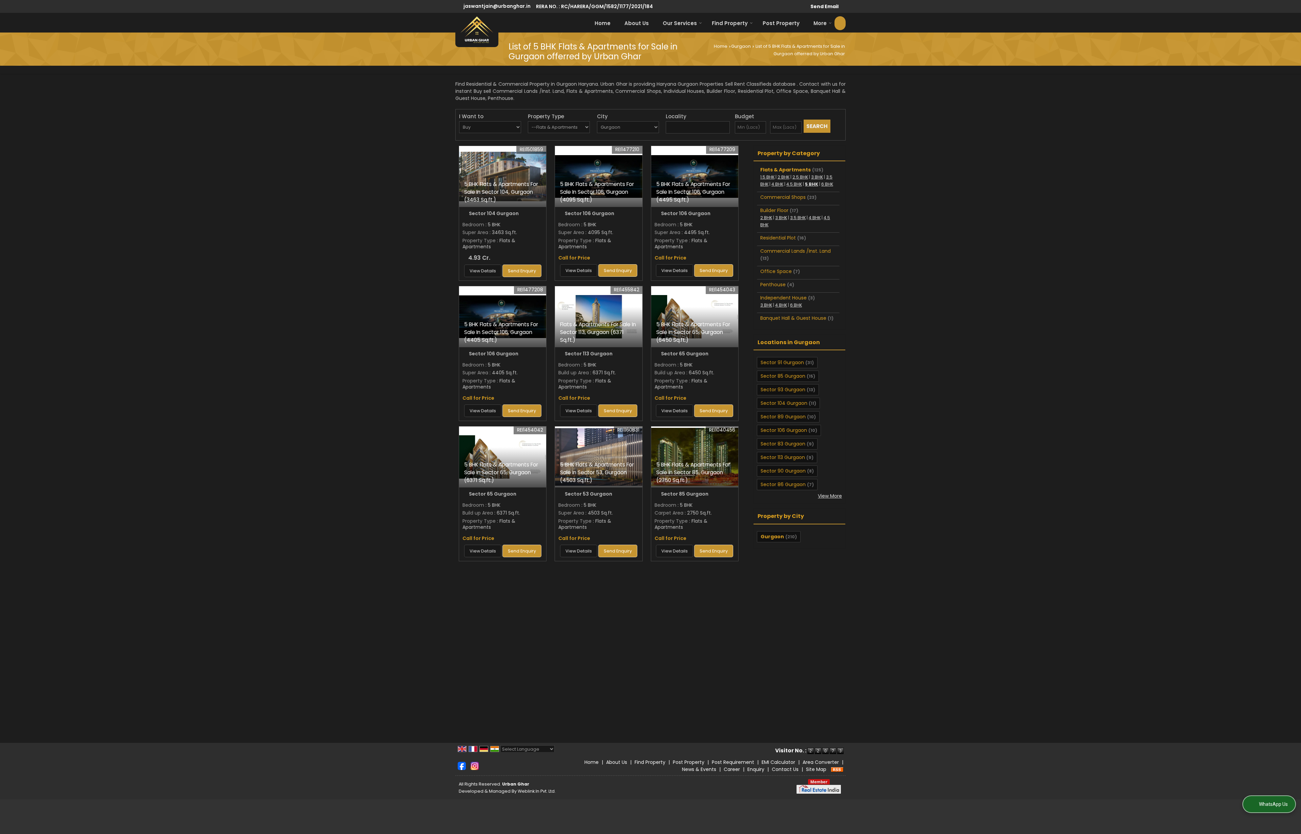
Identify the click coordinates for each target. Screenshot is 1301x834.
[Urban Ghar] (476, 30)
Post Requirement (733, 762)
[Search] (840, 23)
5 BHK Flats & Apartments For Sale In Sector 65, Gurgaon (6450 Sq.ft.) (693, 332)
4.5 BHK (794, 184)
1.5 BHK (767, 177)
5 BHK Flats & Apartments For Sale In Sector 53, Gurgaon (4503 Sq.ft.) (597, 472)
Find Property (730, 23)
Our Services (680, 23)
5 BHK (811, 184)
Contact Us (785, 769)
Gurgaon (741, 46)
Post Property (781, 23)
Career (732, 769)
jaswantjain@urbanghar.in (497, 6)
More (820, 23)
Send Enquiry (522, 271)
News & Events (699, 769)
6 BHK (827, 184)
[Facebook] (462, 765)
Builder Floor (774, 210)
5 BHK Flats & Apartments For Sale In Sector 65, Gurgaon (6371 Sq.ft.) (501, 472)
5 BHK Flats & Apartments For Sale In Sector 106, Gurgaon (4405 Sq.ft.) (501, 332)
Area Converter (821, 762)
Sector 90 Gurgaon (783, 470)
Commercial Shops (783, 197)
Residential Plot (778, 237)
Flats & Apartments (785, 169)
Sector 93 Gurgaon (783, 389)
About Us (636, 23)
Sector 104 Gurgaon (784, 403)
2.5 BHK (800, 177)
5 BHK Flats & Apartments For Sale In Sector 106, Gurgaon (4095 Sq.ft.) (597, 192)
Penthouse (773, 284)
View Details (483, 271)
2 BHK (783, 177)
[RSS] (837, 769)
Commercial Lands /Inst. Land (795, 251)
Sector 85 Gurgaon (783, 376)
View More (830, 496)
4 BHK (777, 184)
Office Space (776, 271)
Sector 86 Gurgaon (783, 484)
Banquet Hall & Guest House (793, 318)
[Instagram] (475, 765)
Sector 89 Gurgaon (783, 416)
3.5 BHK (798, 218)
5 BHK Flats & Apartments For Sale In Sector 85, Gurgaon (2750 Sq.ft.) (693, 472)
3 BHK (817, 177)
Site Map (816, 769)
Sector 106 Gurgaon (784, 430)
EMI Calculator (778, 762)
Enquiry (755, 769)
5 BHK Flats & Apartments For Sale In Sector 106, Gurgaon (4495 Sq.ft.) (693, 192)
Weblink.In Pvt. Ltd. (537, 791)
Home (603, 23)
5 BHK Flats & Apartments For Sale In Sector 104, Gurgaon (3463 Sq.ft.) (501, 192)
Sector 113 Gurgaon (783, 457)
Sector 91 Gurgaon (782, 362)
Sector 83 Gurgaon (783, 443)
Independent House (783, 297)
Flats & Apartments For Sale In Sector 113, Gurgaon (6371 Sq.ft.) (598, 332)
